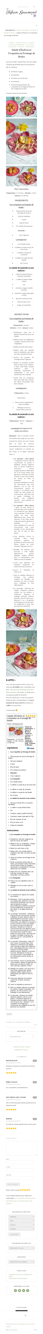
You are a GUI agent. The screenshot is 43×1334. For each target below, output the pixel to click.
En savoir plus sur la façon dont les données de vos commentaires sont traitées (20, 1200)
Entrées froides (9, 33)
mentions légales (12, 1330)
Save (28, 748)
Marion (9, 1119)
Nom (8, 1159)
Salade (9, 1014)
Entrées (33, 30)
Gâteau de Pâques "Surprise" (22, 1047)
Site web (8, 1175)
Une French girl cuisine (16, 1097)
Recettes (26, 30)
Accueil (18, 30)
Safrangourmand (24, 1022)
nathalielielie (12, 1060)
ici (25, 692)
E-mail (8, 1167)
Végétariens (30, 46)
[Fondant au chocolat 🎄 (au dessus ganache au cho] (5, 1305)
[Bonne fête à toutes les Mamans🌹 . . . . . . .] (12, 1305)
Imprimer (32, 748)
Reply (35, 1060)
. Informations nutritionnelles (17, 1278)
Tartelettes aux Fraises (21, 1050)
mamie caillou (11, 1082)
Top (35, 1329)
